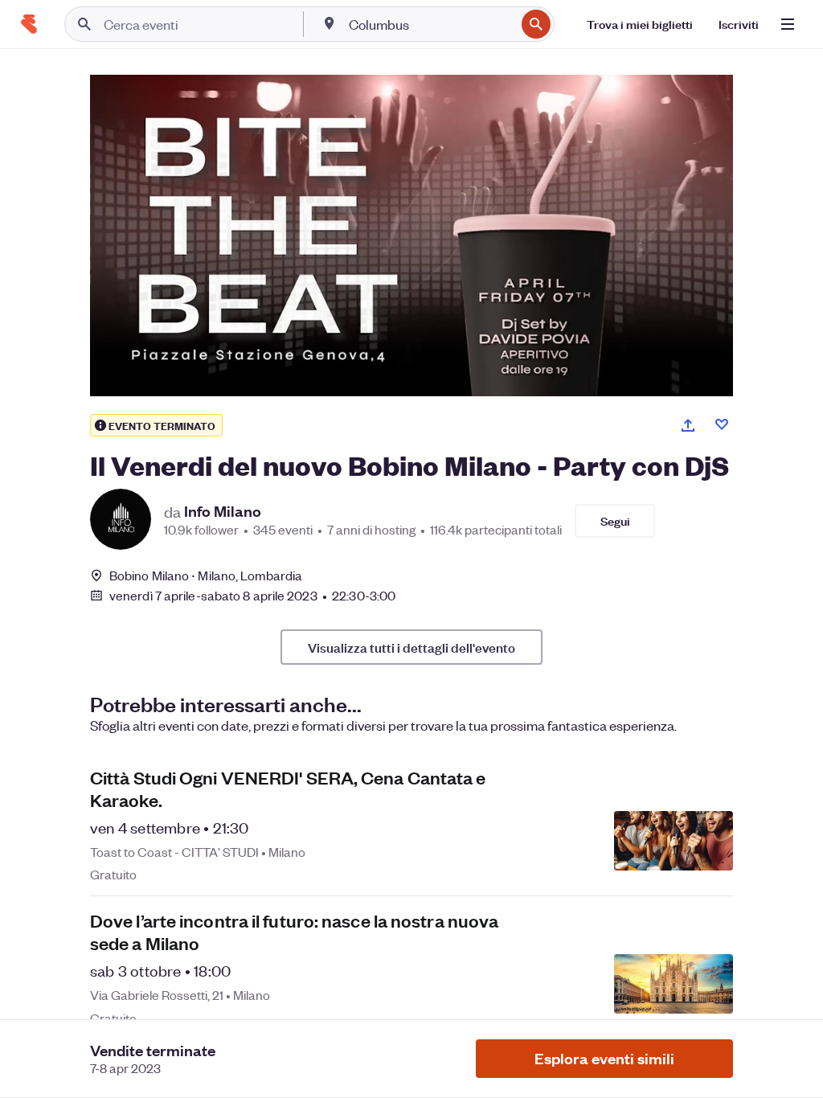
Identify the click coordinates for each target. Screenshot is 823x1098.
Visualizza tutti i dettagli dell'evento (411, 647)
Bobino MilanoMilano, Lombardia (205, 575)
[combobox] (430, 24)
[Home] (29, 24)
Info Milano (222, 511)
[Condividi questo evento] (688, 425)
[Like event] (721, 424)
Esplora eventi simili (604, 1058)
